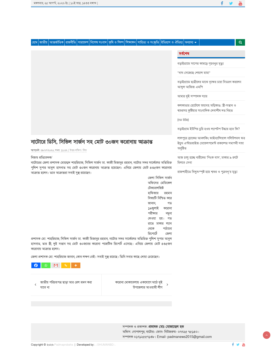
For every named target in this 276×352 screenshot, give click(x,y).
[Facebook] (36, 265)
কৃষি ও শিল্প (116, 42)
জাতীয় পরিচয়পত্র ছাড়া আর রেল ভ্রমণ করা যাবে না (66, 285)
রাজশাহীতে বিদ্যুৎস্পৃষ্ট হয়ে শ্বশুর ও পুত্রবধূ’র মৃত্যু (207, 172)
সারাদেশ (83, 42)
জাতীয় (43, 42)
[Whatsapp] (46, 265)
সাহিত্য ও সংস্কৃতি (148, 42)
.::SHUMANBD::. (105, 345)
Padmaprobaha (63, 345)
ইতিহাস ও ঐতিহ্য (172, 42)
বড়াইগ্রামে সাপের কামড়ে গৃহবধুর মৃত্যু (200, 63)
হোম (34, 42)
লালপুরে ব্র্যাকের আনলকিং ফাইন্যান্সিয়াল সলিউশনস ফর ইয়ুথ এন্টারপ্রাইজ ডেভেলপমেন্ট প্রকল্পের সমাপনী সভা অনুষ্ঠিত (211, 143)
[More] (75, 265)
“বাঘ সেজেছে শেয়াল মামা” (193, 73)
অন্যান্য (189, 42)
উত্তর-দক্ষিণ (75, 150)
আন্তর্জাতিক (56, 42)
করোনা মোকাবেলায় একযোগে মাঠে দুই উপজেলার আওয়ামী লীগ (138, 285)
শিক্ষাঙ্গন (131, 42)
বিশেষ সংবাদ (98, 42)
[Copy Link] (65, 265)
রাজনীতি (71, 42)
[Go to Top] (266, 335)
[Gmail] (55, 265)
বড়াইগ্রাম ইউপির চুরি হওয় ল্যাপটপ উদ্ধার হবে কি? (208, 129)
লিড (85, 150)
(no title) (183, 120)
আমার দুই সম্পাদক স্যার (192, 96)
